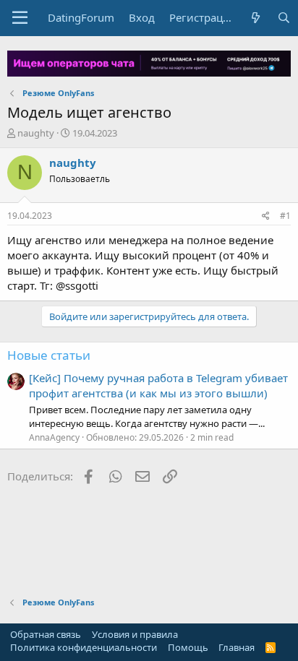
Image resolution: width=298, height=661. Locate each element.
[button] (20, 18)
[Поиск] (284, 17)
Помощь (188, 647)
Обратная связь (45, 634)
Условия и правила (135, 634)
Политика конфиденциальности (83, 647)
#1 (285, 215)
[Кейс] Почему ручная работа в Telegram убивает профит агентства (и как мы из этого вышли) (158, 385)
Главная (236, 647)
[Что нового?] (256, 17)
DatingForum (81, 17)
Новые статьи (48, 355)
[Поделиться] (266, 216)
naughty (35, 132)
